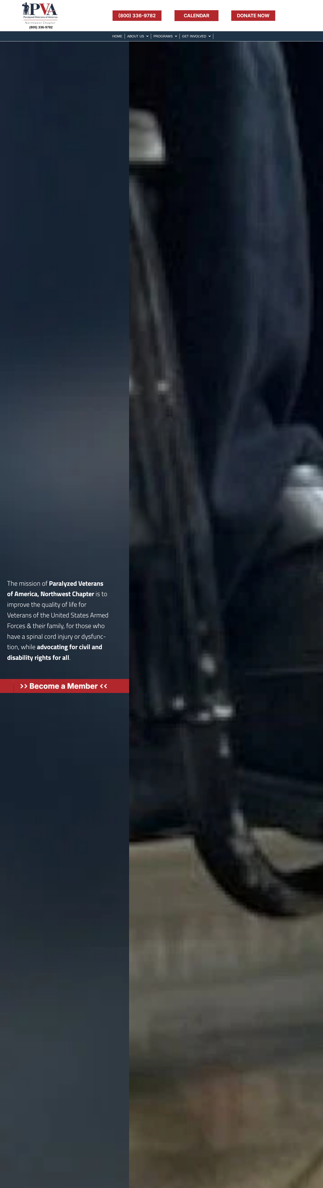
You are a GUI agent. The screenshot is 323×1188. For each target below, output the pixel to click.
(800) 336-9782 (41, 27)
